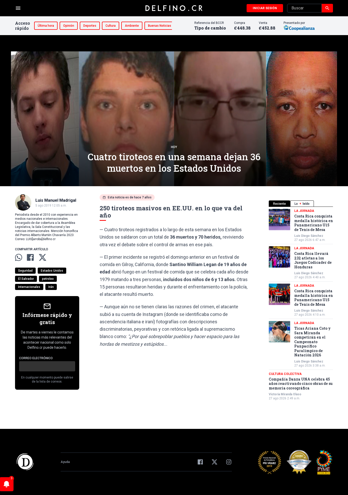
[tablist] (301, 203)
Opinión (68, 25)
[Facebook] (200, 462)
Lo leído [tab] (302, 204)
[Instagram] (229, 462)
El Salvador (26, 279)
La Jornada (304, 211)
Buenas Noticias (159, 25)
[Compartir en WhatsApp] (18, 257)
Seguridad (25, 270)
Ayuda (65, 462)
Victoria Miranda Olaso (285, 394)
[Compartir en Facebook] (30, 257)
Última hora (46, 25)
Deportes (89, 25)
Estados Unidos (52, 270)
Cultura (110, 25)
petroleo (48, 279)
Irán (51, 287)
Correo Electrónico (36, 358)
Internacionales (29, 287)
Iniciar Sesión (265, 8)
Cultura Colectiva (285, 374)
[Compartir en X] (42, 257)
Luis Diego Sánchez (308, 236)
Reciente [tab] (279, 204)
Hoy (174, 147)
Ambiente (132, 25)
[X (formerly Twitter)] (214, 462)
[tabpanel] (301, 304)
